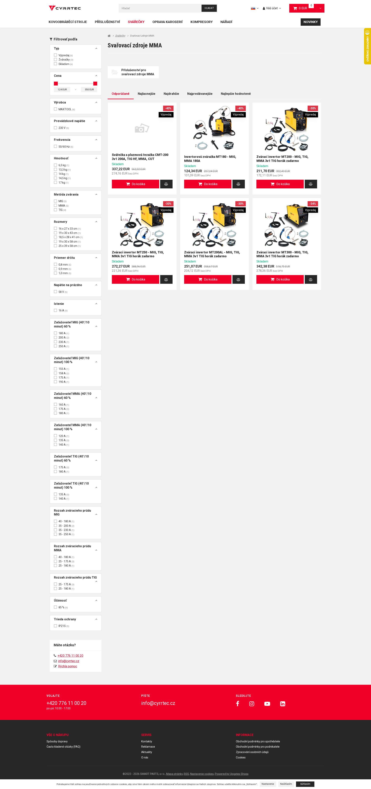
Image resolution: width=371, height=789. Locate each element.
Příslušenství (107, 22)
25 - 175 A (66, 561)
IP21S (64, 625)
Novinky (311, 22)
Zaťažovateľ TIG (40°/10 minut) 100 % (71, 485)
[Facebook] (237, 703)
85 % (63, 607)
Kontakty (146, 741)
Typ (56, 48)
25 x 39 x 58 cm (70, 245)
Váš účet (272, 8)
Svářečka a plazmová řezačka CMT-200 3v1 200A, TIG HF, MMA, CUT (140, 157)
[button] (320, 8)
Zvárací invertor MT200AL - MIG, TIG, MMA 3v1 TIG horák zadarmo (212, 254)
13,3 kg (65, 169)
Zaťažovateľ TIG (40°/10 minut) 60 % (71, 458)
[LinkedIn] (282, 703)
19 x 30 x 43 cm (70, 232)
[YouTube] (267, 703)
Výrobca (60, 102)
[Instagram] (251, 703)
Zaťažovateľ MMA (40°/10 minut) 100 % (72, 427)
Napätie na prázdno (68, 285)
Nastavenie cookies (202, 773)
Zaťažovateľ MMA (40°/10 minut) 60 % (72, 396)
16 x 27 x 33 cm (70, 228)
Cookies (241, 757)
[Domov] (65, 8)
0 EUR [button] (308, 8)
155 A (64, 368)
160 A (64, 404)
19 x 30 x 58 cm (70, 241)
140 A (64, 444)
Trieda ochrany (65, 619)
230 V (64, 127)
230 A (64, 342)
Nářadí (226, 22)
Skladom (66, 64)
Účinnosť (60, 600)
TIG (62, 209)
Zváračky (66, 59)
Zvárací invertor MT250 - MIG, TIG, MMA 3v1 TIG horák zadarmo (138, 254)
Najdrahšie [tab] (171, 94)
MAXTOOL (67, 109)
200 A (64, 337)
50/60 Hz (66, 146)
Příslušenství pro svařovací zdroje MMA (137, 72)
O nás (144, 757)
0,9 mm (65, 268)
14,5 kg (65, 178)
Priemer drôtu (64, 258)
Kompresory (202, 22)
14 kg (64, 173)
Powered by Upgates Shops (231, 773)
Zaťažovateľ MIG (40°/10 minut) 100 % (71, 360)
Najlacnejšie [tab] (146, 94)
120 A (64, 436)
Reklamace (148, 746)
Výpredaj (66, 55)
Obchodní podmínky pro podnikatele (258, 746)
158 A (64, 373)
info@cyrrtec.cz (68, 661)
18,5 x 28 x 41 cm (71, 237)
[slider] (56, 83)
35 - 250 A (66, 534)
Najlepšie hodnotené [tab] (236, 94)
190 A (64, 381)
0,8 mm (65, 264)
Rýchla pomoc (67, 666)
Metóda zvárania (66, 194)
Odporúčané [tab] (120, 94)
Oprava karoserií (167, 22)
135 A (64, 440)
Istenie (59, 304)
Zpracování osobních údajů (252, 752)
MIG (63, 201)
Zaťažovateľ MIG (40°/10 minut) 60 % (71, 324)
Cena (57, 76)
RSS (186, 773)
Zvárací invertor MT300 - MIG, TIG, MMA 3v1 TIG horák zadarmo (282, 254)
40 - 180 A (66, 521)
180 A (64, 333)
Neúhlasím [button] (286, 784)
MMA (64, 205)
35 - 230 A (66, 530)
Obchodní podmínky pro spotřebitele (258, 741)
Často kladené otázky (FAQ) (63, 746)
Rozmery (60, 222)
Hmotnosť (61, 158)
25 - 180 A (66, 565)
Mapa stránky (174, 773)
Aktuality (146, 752)
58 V (63, 291)
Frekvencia (62, 140)
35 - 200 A (66, 525)
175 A (64, 377)
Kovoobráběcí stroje (68, 22)
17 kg (64, 182)
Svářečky (136, 22)
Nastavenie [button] (268, 784)
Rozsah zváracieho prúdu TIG (75, 577)
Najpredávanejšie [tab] (200, 94)
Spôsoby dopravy (57, 741)
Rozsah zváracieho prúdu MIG (72, 512)
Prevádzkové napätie (69, 121)
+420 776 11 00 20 (66, 703)
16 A (63, 310)
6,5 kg (64, 165)
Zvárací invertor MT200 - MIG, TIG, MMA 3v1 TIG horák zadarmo (282, 159)
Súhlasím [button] (305, 784)
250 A (64, 346)
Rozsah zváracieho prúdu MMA (72, 548)
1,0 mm (65, 273)
